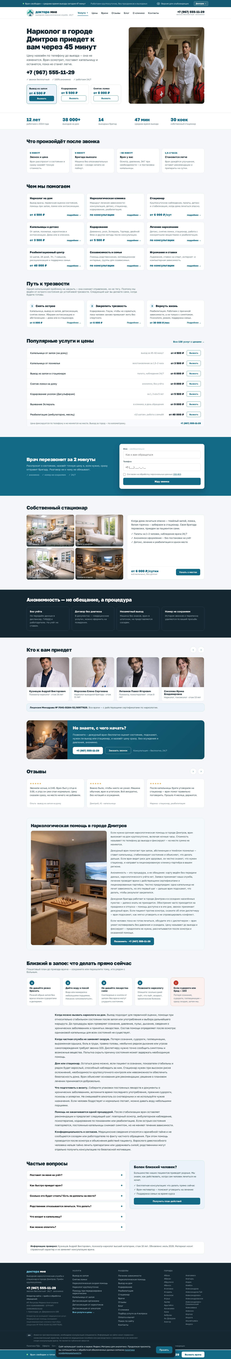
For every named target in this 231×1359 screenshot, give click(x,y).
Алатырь (190, 1279)
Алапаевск (191, 1275)
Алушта (189, 1317)
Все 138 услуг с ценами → (188, 341)
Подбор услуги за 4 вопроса (132, 1313)
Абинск (167, 1285)
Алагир (167, 1322)
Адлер (167, 1302)
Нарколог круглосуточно (85, 1287)
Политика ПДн (33, 1346)
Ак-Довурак (170, 1318)
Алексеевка (191, 1307)
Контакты (153, 13)
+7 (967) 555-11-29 (190, 12)
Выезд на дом (125, 1283)
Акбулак (168, 1315)
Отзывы (116, 13)
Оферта (46, 1346)
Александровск (193, 1295)
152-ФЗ (177, 474)
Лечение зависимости (129, 1275)
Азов (166, 1312)
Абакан (167, 1279)
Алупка (189, 1314)
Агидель (168, 1292)
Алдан (189, 1282)
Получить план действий (167, 1201)
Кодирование (125, 1287)
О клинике (139, 13)
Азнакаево (169, 1308)
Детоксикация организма (85, 1301)
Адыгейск (168, 1305)
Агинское (168, 1295)
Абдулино (169, 1282)
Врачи (104, 13)
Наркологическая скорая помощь (90, 1283)
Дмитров (201, 3)
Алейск (189, 1285)
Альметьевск (192, 1321)
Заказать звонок (118, 750)
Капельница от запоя (83, 1297)
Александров (192, 1288)
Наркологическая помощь (132, 1279)
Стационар (123, 1294)
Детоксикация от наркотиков (87, 1304)
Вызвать (41, 98)
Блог (126, 13)
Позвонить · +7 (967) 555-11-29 (132, 941)
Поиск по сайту (126, 1321)
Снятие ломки (79, 1279)
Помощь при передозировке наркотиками (87, 1292)
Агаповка (168, 1288)
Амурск (189, 1324)
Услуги (83, 13)
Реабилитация (125, 1291)
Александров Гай (194, 1292)
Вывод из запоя (80, 1275)
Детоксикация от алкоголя (86, 1308)
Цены (95, 13)
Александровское (194, 1298)
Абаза (167, 1275)
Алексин (190, 1311)
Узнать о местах (188, 572)
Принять (164, 1350)
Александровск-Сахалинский (193, 1303)
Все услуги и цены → (83, 1312)
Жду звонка (161, 481)
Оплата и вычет (126, 1317)
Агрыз (167, 1298)
